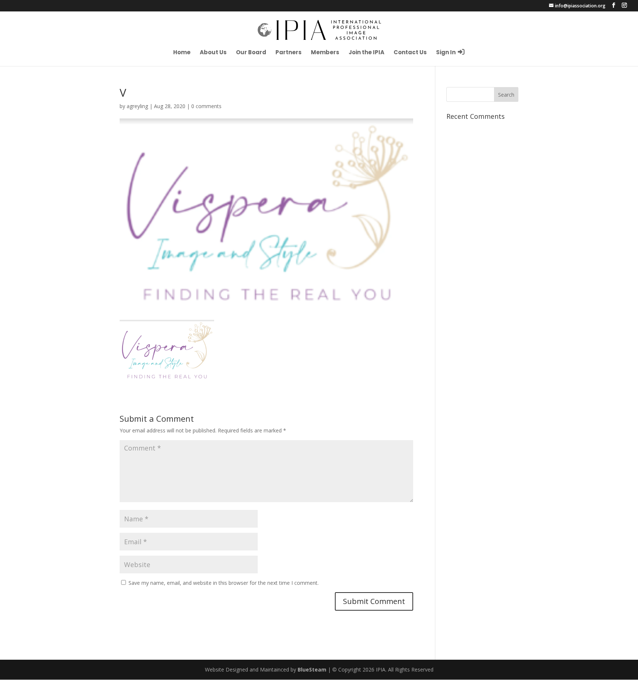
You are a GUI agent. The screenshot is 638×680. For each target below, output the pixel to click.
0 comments (206, 106)
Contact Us (410, 53)
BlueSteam (312, 669)
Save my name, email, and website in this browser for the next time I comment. (223, 582)
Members (325, 53)
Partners (288, 53)
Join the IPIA (366, 53)
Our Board (251, 53)
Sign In (446, 52)
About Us (213, 53)
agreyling (137, 106)
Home (182, 53)
